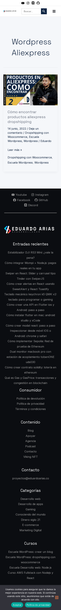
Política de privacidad (30, 403)
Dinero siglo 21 (30, 519)
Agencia (30, 441)
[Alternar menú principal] (54, 11)
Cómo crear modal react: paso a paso (30, 325)
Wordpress (31, 141)
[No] (56, 597)
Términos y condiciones (30, 409)
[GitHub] (38, 3)
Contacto (30, 451)
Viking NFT (30, 456)
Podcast (30, 446)
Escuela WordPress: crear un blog (30, 551)
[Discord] (33, 3)
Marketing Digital (30, 530)
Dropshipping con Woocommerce (30, 157)
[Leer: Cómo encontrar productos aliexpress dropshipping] (30, 89)
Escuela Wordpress (20, 162)
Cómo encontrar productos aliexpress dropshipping (27, 116)
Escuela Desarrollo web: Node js (30, 567)
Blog (31, 430)
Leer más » (15, 149)
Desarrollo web (30, 499)
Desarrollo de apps (30, 504)
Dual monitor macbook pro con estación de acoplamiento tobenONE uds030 (30, 357)
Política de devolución (30, 398)
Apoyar (30, 436)
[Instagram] (27, 3)
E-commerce (30, 525)
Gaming (30, 509)
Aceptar (17, 604)
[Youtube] (22, 3)
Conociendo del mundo (31, 514)
